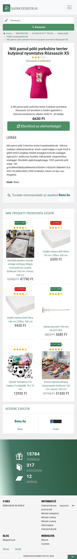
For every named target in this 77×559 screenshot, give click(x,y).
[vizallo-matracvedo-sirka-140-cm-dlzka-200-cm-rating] (20, 294)
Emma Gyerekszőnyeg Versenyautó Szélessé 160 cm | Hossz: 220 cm (56, 386)
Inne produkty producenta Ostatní (30, 213)
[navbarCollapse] (69, 7)
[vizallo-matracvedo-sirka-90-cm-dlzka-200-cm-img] (55, 239)
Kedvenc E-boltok (18, 409)
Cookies (45, 544)
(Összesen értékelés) (38, 60)
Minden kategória (50, 513)
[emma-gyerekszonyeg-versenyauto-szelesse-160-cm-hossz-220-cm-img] (55, 365)
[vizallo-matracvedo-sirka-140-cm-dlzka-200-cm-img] (20, 305)
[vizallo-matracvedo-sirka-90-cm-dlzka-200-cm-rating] (55, 228)
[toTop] (72, 557)
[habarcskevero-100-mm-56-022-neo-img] (55, 310)
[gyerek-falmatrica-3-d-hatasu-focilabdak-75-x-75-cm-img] (20, 365)
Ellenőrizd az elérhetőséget (41, 126)
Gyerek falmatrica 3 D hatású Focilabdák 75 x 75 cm (20, 386)
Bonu (16, 182)
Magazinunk (9, 540)
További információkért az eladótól (35, 195)
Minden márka (48, 517)
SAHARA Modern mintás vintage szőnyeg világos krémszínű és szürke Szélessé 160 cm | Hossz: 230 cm (20, 267)
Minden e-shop (48, 521)
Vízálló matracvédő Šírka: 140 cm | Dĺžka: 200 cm (20, 319)
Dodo (18, 549)
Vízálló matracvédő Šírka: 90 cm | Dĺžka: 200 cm (56, 253)
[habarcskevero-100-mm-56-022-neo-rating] (55, 294)
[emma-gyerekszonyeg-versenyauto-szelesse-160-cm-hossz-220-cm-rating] (55, 349)
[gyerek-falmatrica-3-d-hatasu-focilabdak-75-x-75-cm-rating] (20, 349)
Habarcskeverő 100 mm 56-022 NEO (56, 328)
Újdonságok (47, 525)
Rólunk (44, 540)
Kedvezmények (48, 529)
